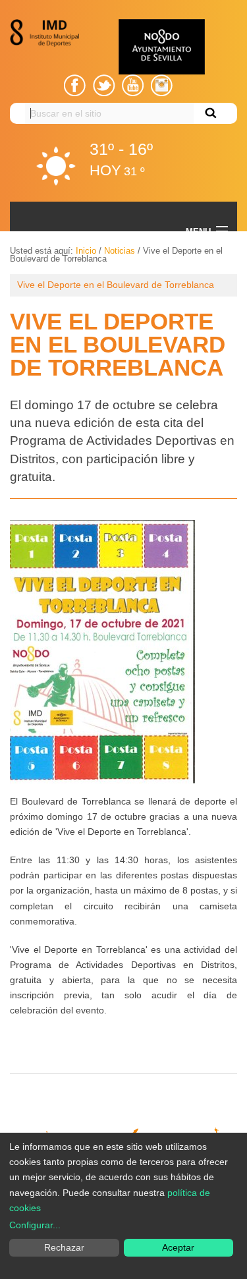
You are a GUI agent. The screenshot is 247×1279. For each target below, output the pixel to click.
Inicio (86, 251)
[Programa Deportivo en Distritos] (48, 33)
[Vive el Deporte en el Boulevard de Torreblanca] (102, 651)
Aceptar (178, 1247)
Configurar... (35, 1225)
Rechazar (64, 1247)
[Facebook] (75, 85)
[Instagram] (161, 85)
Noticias (119, 251)
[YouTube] (133, 85)
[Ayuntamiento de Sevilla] (161, 46)
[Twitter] (104, 85)
